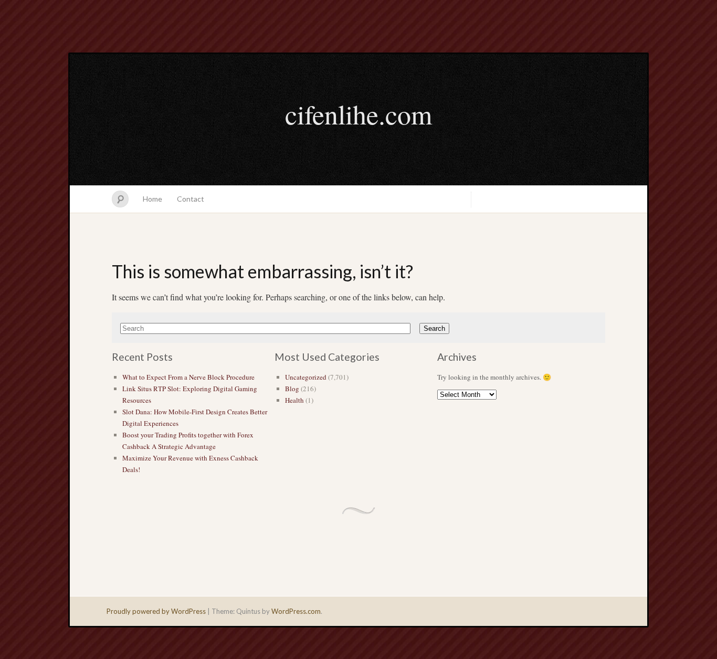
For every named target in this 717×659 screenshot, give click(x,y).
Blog (292, 388)
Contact (190, 198)
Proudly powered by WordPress (156, 611)
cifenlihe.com (358, 114)
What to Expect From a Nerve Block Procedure (188, 377)
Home (152, 198)
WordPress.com (296, 611)
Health (294, 400)
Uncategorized (305, 377)
